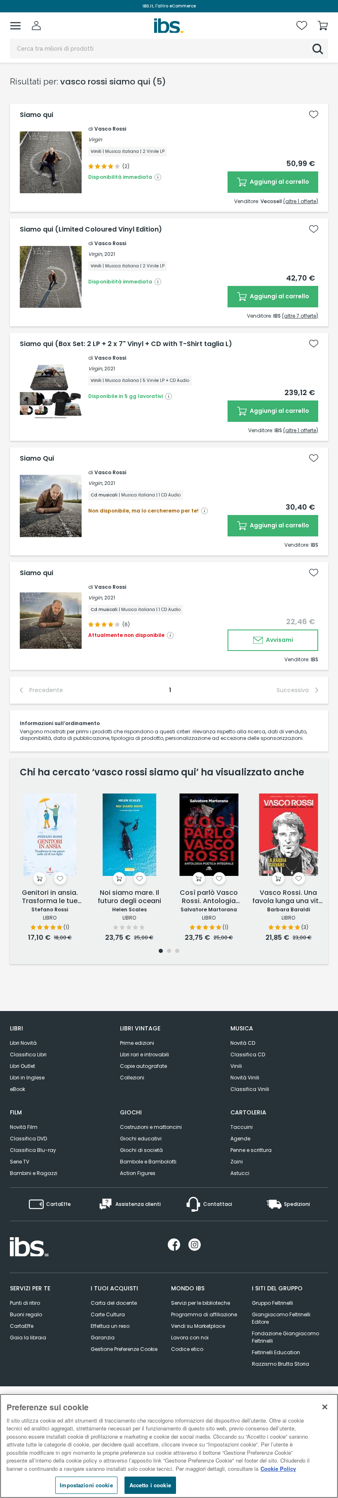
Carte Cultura (108, 1314)
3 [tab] (177, 951)
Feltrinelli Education (276, 1352)
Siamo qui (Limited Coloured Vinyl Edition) (91, 229)
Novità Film (24, 1127)
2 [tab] (169, 951)
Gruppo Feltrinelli (272, 1302)
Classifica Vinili (249, 1089)
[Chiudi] (325, 1407)
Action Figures (137, 1173)
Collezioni (132, 1077)
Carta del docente (114, 1302)
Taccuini (241, 1127)
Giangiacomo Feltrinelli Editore (281, 1318)
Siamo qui (36, 114)
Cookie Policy (278, 1468)
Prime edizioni (137, 1042)
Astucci (239, 1173)
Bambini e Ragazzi (33, 1173)
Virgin (95, 139)
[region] (169, 1446)
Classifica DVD (28, 1138)
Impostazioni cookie (86, 1485)
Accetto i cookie (150, 1485)
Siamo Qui (37, 458)
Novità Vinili (244, 1077)
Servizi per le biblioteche (200, 1302)
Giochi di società (141, 1150)
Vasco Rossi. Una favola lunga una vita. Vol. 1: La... (288, 897)
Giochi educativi (141, 1138)
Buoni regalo (26, 1314)
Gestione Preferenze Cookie (124, 1349)
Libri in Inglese (27, 1077)
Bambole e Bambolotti (148, 1161)
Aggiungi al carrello (279, 182)
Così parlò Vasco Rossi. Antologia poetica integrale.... (208, 897)
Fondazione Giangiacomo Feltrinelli (285, 1337)
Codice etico (187, 1349)
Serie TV (19, 1161)
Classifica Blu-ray (33, 1150)
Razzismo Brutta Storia (280, 1363)
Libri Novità (23, 1042)
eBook (17, 1089)
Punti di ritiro (25, 1302)
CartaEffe (21, 1325)
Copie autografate (143, 1066)
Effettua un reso (110, 1325)
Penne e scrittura (251, 1150)
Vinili (236, 1066)
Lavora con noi (190, 1337)
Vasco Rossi (110, 128)
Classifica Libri (28, 1054)
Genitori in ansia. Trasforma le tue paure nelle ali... (50, 897)
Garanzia (103, 1337)
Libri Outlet (22, 1066)
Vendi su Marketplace (198, 1325)
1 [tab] (161, 951)
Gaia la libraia (28, 1337)
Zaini (236, 1161)
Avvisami (279, 640)
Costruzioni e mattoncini (151, 1127)
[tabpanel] (49, 866)
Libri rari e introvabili (144, 1054)
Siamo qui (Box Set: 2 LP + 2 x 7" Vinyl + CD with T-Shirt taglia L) (126, 344)
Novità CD (242, 1042)
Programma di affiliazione (204, 1314)
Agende (240, 1138)
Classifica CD (247, 1054)
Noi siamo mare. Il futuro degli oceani (129, 897)
